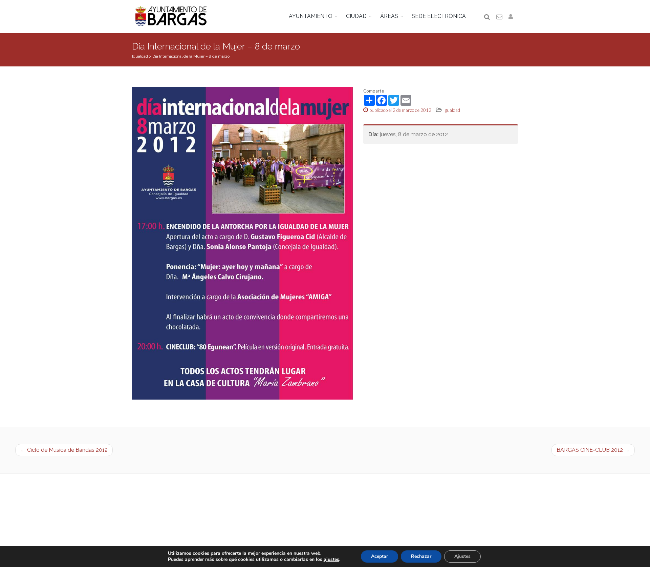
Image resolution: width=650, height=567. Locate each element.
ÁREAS (389, 16)
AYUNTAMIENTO (310, 16)
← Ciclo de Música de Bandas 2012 (64, 450)
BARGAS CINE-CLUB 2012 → (593, 450)
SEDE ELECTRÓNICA (439, 16)
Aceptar (379, 556)
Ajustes (462, 556)
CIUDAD (356, 16)
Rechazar (421, 556)
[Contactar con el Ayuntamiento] (499, 17)
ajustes (331, 559)
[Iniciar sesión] (511, 17)
